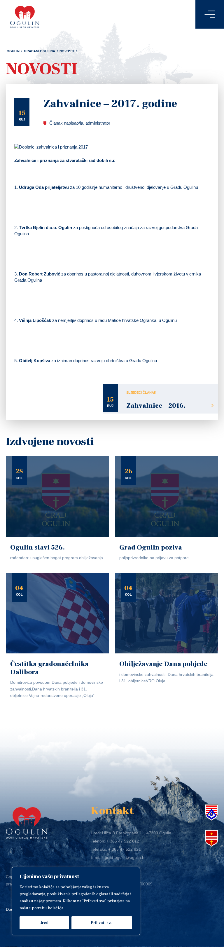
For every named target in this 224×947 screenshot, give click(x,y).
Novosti (67, 51)
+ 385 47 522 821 (124, 849)
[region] (76, 901)
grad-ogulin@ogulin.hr (125, 857)
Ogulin (13, 51)
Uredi (44, 922)
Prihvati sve (102, 922)
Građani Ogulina (39, 51)
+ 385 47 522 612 (122, 841)
